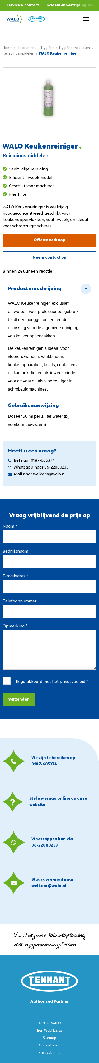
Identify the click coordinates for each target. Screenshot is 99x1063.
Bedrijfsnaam (15, 551)
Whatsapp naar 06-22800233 (40, 467)
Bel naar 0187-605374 (34, 461)
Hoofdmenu (27, 48)
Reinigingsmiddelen (18, 54)
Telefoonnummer (19, 601)
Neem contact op (49, 257)
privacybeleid (72, 682)
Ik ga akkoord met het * (52, 682)
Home (7, 48)
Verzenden (19, 699)
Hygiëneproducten (74, 48)
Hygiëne (48, 48)
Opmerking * (15, 626)
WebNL (49, 1031)
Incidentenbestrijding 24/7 (70, 5)
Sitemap (49, 1038)
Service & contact (22, 5)
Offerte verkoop (49, 240)
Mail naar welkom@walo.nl (39, 474)
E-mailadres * (15, 576)
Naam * (10, 526)
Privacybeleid (49, 1053)
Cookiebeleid (49, 1045)
